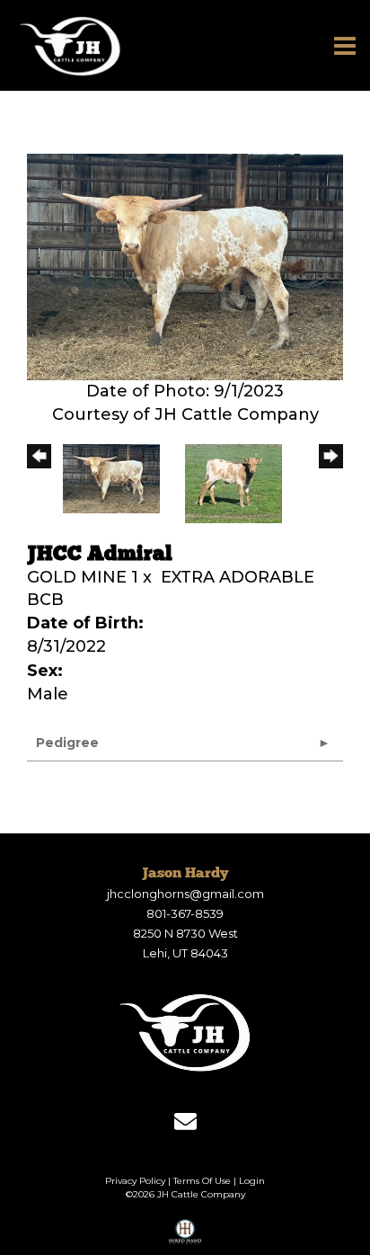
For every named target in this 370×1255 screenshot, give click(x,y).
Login (252, 1181)
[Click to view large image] (185, 266)
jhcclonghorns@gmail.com (185, 893)
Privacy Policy (135, 1181)
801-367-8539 (185, 913)
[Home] (185, 1032)
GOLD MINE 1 (82, 577)
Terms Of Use (202, 1181)
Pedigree (67, 742)
